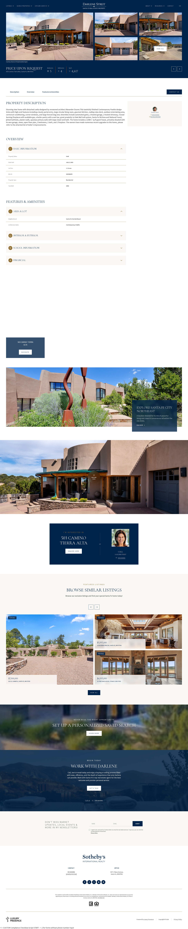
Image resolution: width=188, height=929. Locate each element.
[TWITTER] (94, 882)
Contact (170, 6)
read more (140, 425)
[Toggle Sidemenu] (180, 6)
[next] (97, 607)
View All (160, 49)
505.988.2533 (101, 898)
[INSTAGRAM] (89, 882)
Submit (137, 823)
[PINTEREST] (103, 882)
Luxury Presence (149, 919)
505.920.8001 (155, 115)
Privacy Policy (94, 833)
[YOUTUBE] (99, 882)
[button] (174, 91)
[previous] (91, 607)
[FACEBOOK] (85, 882)
